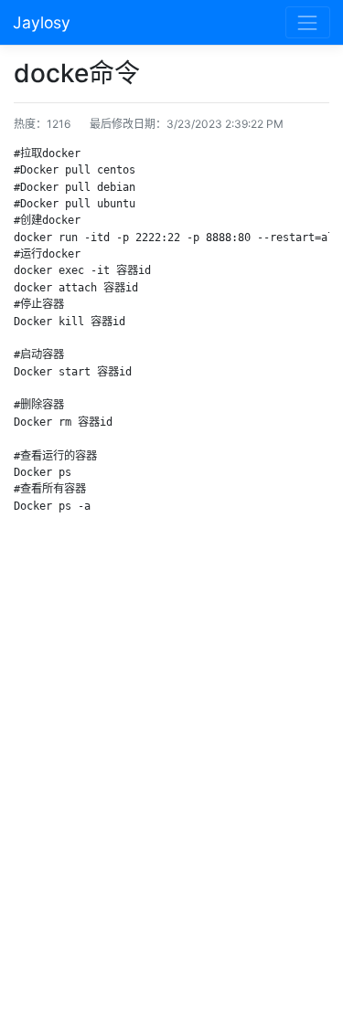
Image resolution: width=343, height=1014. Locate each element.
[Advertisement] (171, 768)
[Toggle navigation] (307, 22)
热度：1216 (42, 124)
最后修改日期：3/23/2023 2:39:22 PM (187, 124)
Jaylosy (41, 22)
